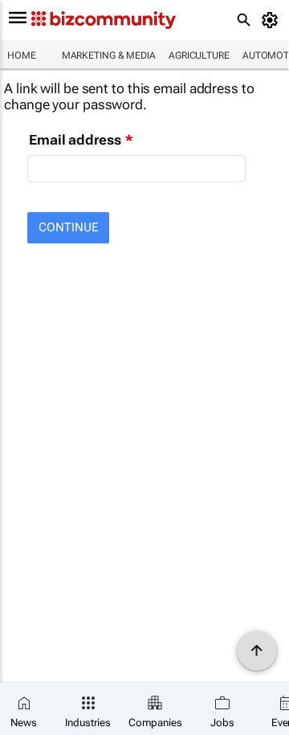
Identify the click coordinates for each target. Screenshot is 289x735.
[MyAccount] (272, 20)
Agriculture (199, 55)
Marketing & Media (109, 55)
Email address (75, 140)
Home (21, 55)
